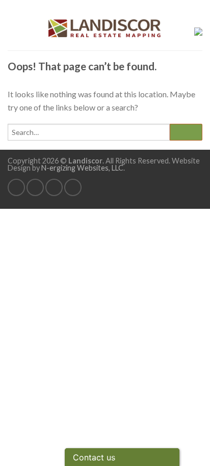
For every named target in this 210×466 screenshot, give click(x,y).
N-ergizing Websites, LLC (82, 167)
